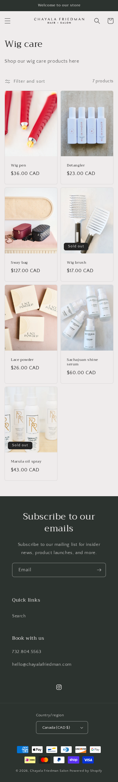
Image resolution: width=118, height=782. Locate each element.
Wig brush (76, 262)
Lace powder (22, 360)
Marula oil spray (26, 461)
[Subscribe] (99, 570)
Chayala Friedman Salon (49, 771)
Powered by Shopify (86, 771)
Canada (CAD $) (56, 727)
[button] (7, 21)
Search (19, 616)
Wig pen (18, 165)
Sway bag (19, 262)
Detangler (76, 165)
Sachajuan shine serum (82, 362)
